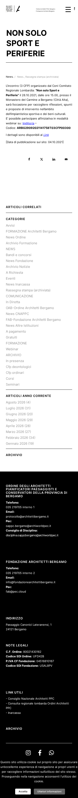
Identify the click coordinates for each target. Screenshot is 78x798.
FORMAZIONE (16, 343)
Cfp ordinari (15, 373)
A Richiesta (14, 272)
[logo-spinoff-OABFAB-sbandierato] (32, 8)
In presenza (15, 361)
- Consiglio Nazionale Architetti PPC (30, 698)
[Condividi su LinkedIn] (54, 159)
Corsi (10, 378)
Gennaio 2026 (16, 443)
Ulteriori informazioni (49, 791)
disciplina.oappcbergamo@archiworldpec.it (32, 535)
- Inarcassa (13, 712)
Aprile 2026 (15, 426)
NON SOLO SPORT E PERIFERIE (26, 43)
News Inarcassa (18, 284)
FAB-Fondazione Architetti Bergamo (33, 320)
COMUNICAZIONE (19, 296)
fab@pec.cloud (16, 591)
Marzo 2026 (15, 432)
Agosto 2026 (15, 402)
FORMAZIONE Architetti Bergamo (31, 231)
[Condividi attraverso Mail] (66, 159)
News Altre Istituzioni (22, 325)
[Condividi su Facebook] (29, 159)
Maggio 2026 (16, 420)
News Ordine (16, 237)
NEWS (10, 249)
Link (46, 135)
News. (20, 76)
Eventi (10, 278)
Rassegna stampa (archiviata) (42, 76)
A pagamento (16, 331)
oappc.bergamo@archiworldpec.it (28, 526)
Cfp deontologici (18, 367)
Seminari (13, 384)
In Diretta (13, 302)
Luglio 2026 (15, 408)
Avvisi (10, 225)
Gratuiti (11, 337)
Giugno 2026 (16, 414)
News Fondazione (19, 261)
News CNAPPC (17, 314)
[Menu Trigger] (68, 9)
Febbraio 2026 (17, 438)
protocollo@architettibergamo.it (27, 516)
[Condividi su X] (41, 159)
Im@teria (28, 123)
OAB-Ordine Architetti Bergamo (30, 308)
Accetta (23, 791)
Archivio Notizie (18, 267)
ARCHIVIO (13, 355)
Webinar (12, 349)
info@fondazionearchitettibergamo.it (30, 582)
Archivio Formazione (21, 243)
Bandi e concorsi (18, 255)
